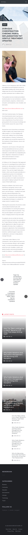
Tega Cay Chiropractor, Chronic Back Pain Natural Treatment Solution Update (17, 279)
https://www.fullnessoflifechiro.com (14, 108)
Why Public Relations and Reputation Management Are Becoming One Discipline (18, 430)
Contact (20, 529)
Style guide (18, 531)
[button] (26, 2)
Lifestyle (4, 495)
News (4, 24)
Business (4, 484)
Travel (3, 500)
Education (4, 490)
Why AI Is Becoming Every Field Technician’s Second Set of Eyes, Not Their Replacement (18, 455)
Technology (5, 498)
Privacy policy (10, 531)
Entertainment (5, 492)
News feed (8, 529)
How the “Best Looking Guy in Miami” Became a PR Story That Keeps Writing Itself (19, 418)
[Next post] (26, 296)
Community (5, 487)
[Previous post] (2, 280)
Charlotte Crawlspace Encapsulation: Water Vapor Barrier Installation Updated (10, 296)
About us (15, 529)
